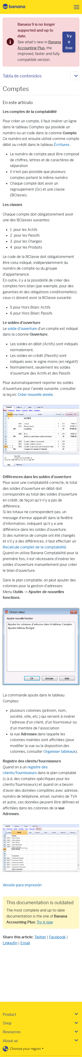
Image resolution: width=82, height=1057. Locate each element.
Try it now (45, 922)
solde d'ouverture (22, 328)
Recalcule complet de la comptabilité (34, 547)
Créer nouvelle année (35, 394)
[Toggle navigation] (75, 7)
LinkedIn (10, 943)
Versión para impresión (22, 885)
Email (25, 943)
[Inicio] (18, 7)
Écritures (61, 144)
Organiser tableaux (59, 751)
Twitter (40, 937)
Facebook (57, 937)
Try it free (68, 42)
